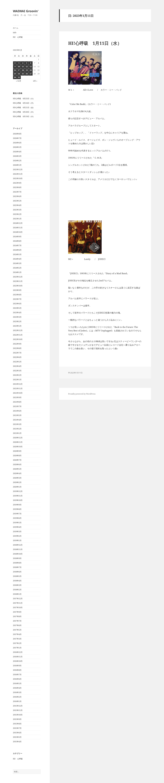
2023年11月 (18, 281)
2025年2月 (17, 214)
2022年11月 (18, 335)
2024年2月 (17, 268)
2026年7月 (17, 138)
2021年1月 (17, 433)
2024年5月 (17, 254)
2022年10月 (18, 339)
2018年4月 (17, 580)
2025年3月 (17, 209)
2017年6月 (17, 625)
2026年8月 (17, 134)
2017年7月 (17, 621)
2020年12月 (18, 437)
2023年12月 (18, 277)
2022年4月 (17, 366)
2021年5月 (17, 415)
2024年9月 (17, 236)
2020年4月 (17, 473)
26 (27, 74)
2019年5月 (17, 522)
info (14, 32)
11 (23, 66)
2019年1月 (17, 540)
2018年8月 (17, 563)
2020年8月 (17, 455)
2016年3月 (17, 692)
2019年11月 (18, 496)
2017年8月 (17, 616)
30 (15, 77)
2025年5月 (17, 201)
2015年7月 (17, 728)
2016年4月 (17, 688)
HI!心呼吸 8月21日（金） (24, 107)
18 (23, 70)
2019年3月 (17, 531)
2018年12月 (18, 545)
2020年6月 (17, 464)
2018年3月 (17, 585)
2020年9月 (17, 451)
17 (19, 70)
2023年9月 (17, 290)
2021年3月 (17, 424)
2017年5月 (17, 630)
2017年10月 (18, 607)
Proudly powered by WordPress (81, 394)
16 (15, 70)
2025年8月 (17, 187)
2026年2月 (17, 160)
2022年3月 (17, 370)
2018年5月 (17, 576)
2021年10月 (18, 393)
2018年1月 (17, 594)
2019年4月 (17, 527)
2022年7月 (17, 353)
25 (23, 74)
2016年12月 (18, 652)
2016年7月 (17, 674)
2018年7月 (17, 567)
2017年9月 (17, 612)
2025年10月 (18, 178)
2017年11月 (18, 603)
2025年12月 (18, 169)
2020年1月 (17, 487)
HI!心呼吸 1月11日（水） (95, 43)
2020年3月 (17, 478)
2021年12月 (18, 384)
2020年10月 (18, 446)
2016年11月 (18, 656)
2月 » (35, 81)
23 (15, 74)
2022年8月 (17, 348)
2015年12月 (18, 706)
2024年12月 (18, 223)
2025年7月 (17, 192)
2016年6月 (17, 679)
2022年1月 (17, 379)
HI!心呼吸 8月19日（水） (24, 116)
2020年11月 (18, 442)
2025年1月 (17, 218)
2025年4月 (17, 205)
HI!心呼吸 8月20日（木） (24, 112)
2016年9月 (17, 665)
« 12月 (18, 81)
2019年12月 (18, 491)
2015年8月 (17, 723)
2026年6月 (17, 142)
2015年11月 (18, 710)
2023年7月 (17, 299)
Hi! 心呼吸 (18, 37)
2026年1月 (17, 165)
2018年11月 (18, 549)
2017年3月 (17, 639)
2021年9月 (17, 397)
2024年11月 (18, 227)
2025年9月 (17, 183)
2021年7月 (17, 406)
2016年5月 (17, 683)
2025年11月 (18, 174)
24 (19, 74)
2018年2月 (17, 589)
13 (31, 66)
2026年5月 (17, 147)
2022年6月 (17, 357)
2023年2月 (17, 321)
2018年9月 (17, 558)
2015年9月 (17, 719)
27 (31, 74)
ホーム (15, 28)
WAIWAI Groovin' (25, 11)
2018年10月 (18, 554)
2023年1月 (17, 326)
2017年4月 (17, 634)
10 (19, 66)
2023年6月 (17, 303)
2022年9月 (17, 344)
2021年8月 (17, 402)
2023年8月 (17, 294)
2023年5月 (17, 308)
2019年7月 (17, 513)
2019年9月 (17, 504)
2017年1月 (17, 647)
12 (27, 66)
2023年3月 (17, 317)
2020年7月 (17, 460)
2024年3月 (17, 263)
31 (19, 77)
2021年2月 (17, 428)
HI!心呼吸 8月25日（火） (24, 98)
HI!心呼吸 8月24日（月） (24, 103)
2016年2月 (17, 697)
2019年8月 (17, 509)
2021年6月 (17, 411)
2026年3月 (17, 156)
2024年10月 (18, 232)
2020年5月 (17, 469)
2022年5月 (17, 361)
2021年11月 (18, 388)
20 (31, 70)
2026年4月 (17, 151)
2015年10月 (18, 715)
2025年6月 (17, 196)
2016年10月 (18, 661)
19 (27, 70)
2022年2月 (17, 375)
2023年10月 (18, 285)
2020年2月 (17, 482)
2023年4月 (17, 312)
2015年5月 (17, 737)
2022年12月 (18, 330)
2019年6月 (17, 518)
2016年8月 (17, 670)
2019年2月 (17, 536)
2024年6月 (17, 250)
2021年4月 (17, 420)
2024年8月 (17, 241)
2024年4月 (17, 259)
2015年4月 (17, 741)
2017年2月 (17, 643)
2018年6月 (17, 571)
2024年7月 (17, 245)
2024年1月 (17, 272)
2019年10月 (18, 500)
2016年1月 (17, 701)
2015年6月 (17, 732)
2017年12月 (18, 598)
